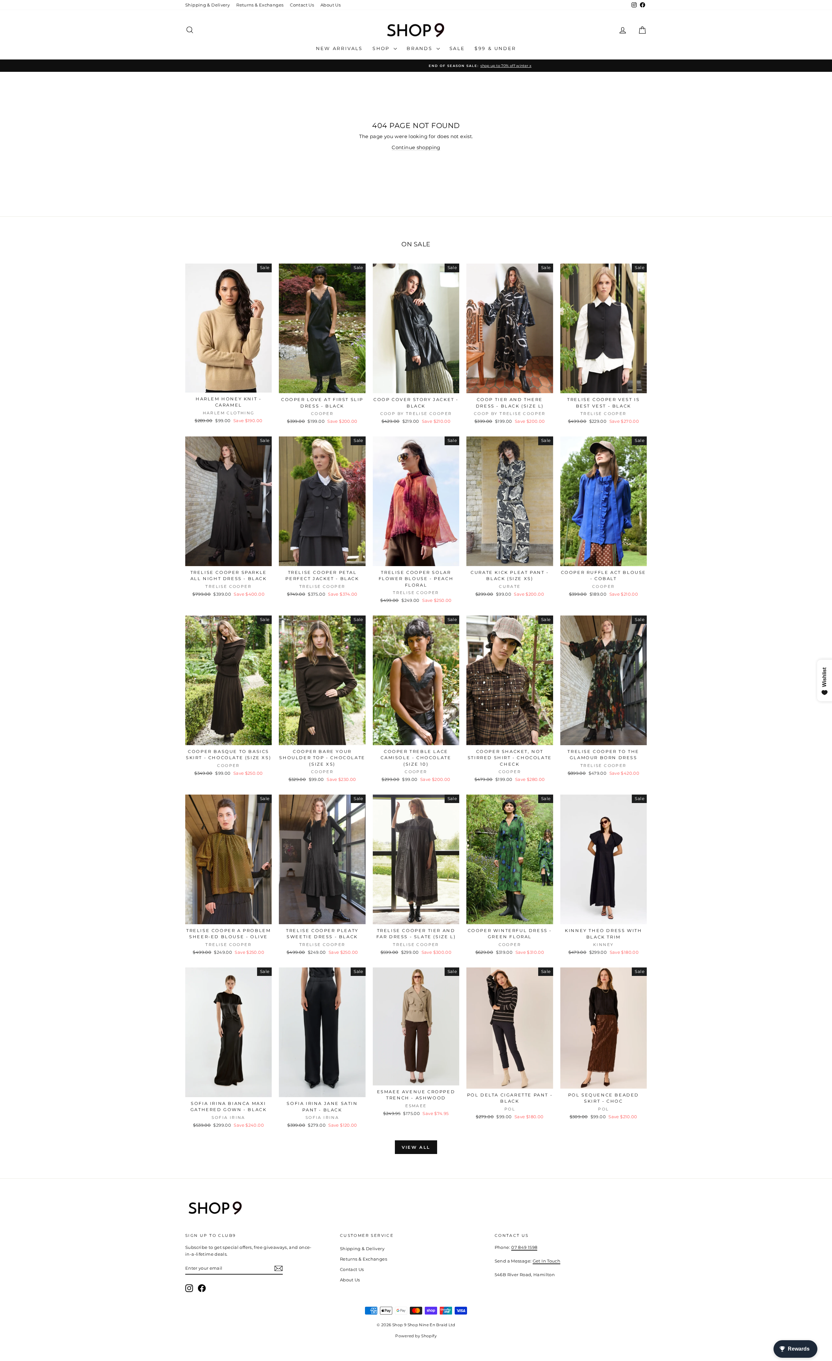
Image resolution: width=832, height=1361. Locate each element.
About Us (330, 4)
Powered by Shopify (416, 1335)
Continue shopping (416, 147)
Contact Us (302, 4)
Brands (421, 48)
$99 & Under (495, 48)
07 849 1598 (524, 1247)
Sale (457, 48)
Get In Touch (547, 1261)
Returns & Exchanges (259, 4)
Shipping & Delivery (207, 4)
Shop (382, 48)
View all (416, 1147)
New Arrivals (339, 48)
